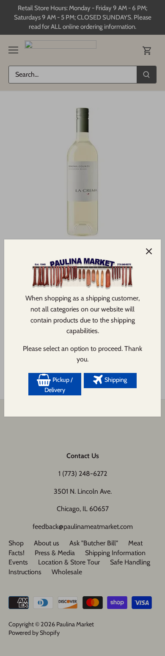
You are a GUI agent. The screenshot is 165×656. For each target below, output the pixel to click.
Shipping (115, 380)
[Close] (149, 251)
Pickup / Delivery (58, 385)
